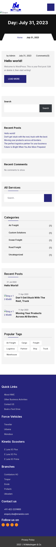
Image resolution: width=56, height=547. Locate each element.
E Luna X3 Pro (10, 454)
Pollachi (7, 489)
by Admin (11, 55)
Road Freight (30, 247)
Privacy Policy (28, 540)
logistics (11, 349)
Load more (14, 79)
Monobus (8, 434)
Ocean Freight (30, 240)
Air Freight (30, 225)
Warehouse (12, 354)
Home (20, 37)
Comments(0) (42, 55)
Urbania (7, 429)
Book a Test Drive (12, 409)
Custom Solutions (30, 232)
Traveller (8, 424)
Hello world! (13, 61)
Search (7, 101)
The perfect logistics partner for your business (25, 143)
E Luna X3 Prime (11, 459)
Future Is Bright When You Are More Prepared (24, 147)
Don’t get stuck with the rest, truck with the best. (26, 137)
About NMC (9, 394)
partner (24, 349)
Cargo (24, 343)
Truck (45, 349)
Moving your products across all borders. (22, 140)
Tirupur (7, 479)
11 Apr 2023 (23, 294)
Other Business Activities (15, 399)
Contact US (9, 404)
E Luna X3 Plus (11, 449)
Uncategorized (30, 254)
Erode (7, 484)
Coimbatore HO (11, 474)
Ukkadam (8, 494)
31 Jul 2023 (11, 282)
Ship (35, 349)
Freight (36, 343)
